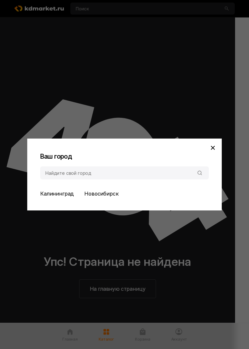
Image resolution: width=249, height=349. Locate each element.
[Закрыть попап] (213, 148)
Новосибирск (101, 193)
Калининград (57, 193)
